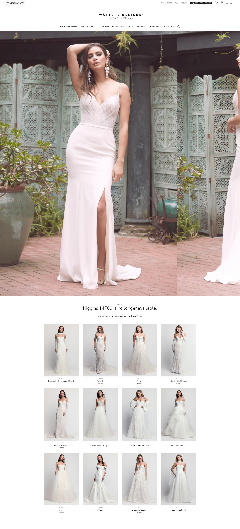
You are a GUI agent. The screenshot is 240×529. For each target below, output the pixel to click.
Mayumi (61, 510)
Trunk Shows (181, 3)
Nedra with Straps (100, 445)
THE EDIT (141, 26)
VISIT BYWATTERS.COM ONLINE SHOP (15, 3)
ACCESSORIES (87, 26)
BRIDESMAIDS (127, 26)
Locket (120, 304)
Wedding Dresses (69, 26)
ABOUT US (169, 26)
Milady (100, 510)
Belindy (100, 381)
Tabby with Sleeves (61, 445)
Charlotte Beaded (140, 510)
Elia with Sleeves (179, 445)
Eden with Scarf (179, 510)
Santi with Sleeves (179, 381)
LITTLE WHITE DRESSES (107, 26)
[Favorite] (75, 372)
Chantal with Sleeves (139, 445)
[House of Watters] (120, 16)
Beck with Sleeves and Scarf (61, 381)
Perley (139, 381)
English (229, 3)
